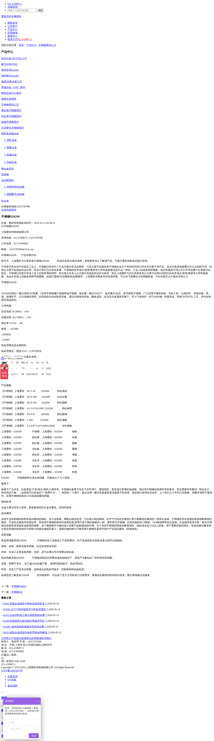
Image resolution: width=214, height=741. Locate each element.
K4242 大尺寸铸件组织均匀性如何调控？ (25, 609)
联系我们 (46, 638)
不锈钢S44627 (18, 586)
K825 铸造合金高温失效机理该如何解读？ (26, 632)
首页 (21, 45)
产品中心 (31, 45)
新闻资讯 (26, 638)
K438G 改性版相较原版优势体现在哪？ (25, 626)
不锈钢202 (17, 592)
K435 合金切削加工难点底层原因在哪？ (25, 615)
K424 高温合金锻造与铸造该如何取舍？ (25, 603)
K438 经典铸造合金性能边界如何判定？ (25, 621)
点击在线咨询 (8, 209)
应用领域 (36, 638)
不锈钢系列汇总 (47, 45)
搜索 (40, 10)
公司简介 (6, 638)
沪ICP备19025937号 (12, 670)
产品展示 (16, 638)
